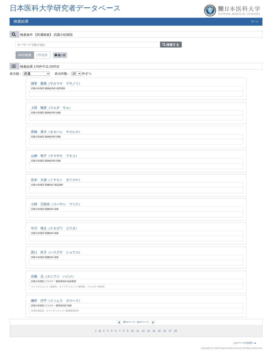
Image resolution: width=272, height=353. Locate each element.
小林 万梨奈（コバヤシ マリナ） (56, 204)
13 (148, 331)
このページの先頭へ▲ (244, 342)
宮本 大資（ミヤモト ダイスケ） (56, 180)
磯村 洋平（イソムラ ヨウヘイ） (56, 300)
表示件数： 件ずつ (73, 73)
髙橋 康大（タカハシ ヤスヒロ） (56, 131)
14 (154, 331)
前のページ (129, 322)
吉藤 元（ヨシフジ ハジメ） (53, 276)
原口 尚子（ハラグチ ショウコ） (56, 252)
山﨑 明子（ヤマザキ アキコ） (55, 156)
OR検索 (42, 55)
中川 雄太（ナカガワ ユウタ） (55, 228)
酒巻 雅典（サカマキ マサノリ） (56, 83)
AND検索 (24, 55)
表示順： (16, 73)
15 (159, 331)
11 (137, 331)
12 (143, 331)
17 (170, 331)
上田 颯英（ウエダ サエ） (51, 107)
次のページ (143, 322)
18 (175, 331)
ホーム (254, 21)
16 (164, 331)
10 (132, 331)
